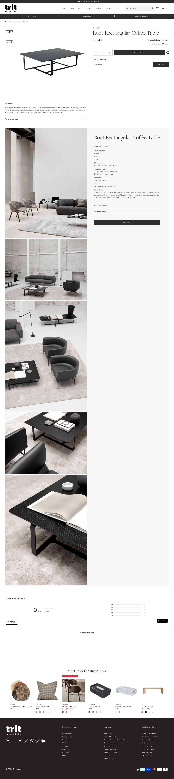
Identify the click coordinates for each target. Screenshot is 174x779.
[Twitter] (8, 741)
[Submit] (152, 8)
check (161, 65)
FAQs (144, 743)
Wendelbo (96, 28)
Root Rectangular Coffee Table (19, 22)
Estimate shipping (99, 59)
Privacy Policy (147, 755)
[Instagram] (26, 741)
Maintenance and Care (150, 737)
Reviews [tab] (12, 621)
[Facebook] (14, 741)
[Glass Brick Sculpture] (126, 688)
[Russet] (44, 712)
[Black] (146, 712)
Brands (88, 8)
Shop (72, 8)
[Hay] (36, 712)
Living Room (67, 734)
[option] (87, 1)
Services (99, 8)
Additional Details (100, 205)
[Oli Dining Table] (153, 688)
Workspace (66, 743)
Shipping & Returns (149, 734)
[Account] (162, 8)
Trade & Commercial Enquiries (115, 740)
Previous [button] (21, 62)
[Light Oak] (142, 712)
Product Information (101, 146)
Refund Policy (147, 752)
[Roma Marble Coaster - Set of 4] (20, 688)
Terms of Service (148, 749)
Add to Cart (139, 52)
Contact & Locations (111, 737)
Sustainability (109, 758)
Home (6, 22)
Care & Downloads (100, 211)
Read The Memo (110, 749)
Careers (107, 755)
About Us (107, 734)
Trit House (17, 769)
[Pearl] (97, 712)
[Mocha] (63, 712)
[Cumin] (66, 712)
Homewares (66, 752)
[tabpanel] (87, 643)
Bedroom (66, 740)
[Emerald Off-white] (93, 712)
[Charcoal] (89, 712)
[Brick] (119, 712)
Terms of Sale (147, 746)
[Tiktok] (38, 741)
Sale (79, 8)
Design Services (110, 743)
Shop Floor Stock (110, 752)
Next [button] (82, 62)
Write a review (162, 621)
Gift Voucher (108, 746)
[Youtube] (20, 741)
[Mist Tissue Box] (100, 688)
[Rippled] (116, 712)
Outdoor (65, 746)
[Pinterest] (32, 741)
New (63, 8)
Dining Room (67, 737)
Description (9, 103)
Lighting (65, 749)
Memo (109, 8)
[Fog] (40, 712)
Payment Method (148, 740)
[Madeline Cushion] (47, 688)
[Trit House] (11, 8)
